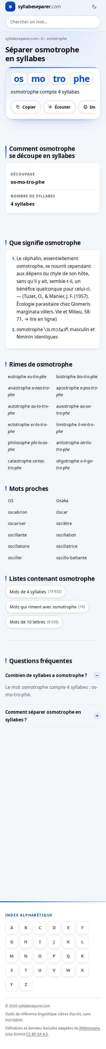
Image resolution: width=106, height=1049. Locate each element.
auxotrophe (74, 409)
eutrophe (27, 376)
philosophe (28, 446)
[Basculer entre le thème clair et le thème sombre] (94, 6)
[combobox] (53, 21)
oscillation (66, 535)
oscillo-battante (71, 557)
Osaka (62, 500)
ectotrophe (27, 428)
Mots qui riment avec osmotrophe (47, 607)
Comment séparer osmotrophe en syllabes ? (43, 716)
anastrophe (29, 391)
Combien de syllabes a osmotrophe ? (46, 675)
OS (11, 500)
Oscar (62, 512)
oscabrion (17, 512)
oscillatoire (18, 546)
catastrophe (26, 464)
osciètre (64, 523)
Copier (29, 107)
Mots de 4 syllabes (36, 591)
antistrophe (74, 446)
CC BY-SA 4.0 (37, 1034)
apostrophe (77, 391)
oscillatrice (66, 546)
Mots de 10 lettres (34, 622)
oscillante (17, 535)
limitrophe (75, 428)
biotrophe (76, 376)
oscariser (17, 523)
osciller (15, 557)
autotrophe (28, 409)
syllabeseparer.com (21, 38)
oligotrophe (74, 464)
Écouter (62, 107)
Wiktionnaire (89, 1028)
